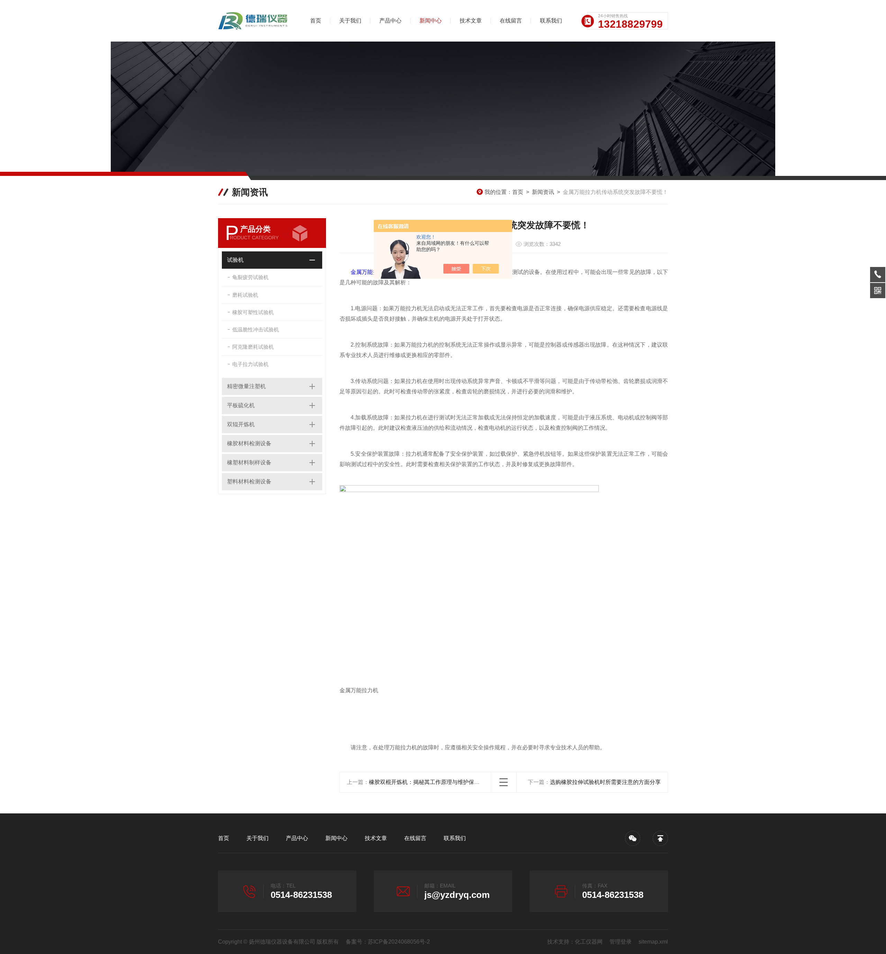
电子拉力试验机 (250, 364)
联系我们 (551, 21)
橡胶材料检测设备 (249, 443)
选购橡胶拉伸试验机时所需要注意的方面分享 (605, 782)
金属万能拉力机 (370, 272)
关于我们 (350, 21)
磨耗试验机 (245, 295)
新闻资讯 (543, 192)
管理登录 (620, 942)
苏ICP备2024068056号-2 (399, 942)
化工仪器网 (589, 942)
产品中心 (390, 21)
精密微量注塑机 (246, 386)
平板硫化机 (241, 405)
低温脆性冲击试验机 (255, 329)
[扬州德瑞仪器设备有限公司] (254, 21)
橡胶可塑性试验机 (253, 312)
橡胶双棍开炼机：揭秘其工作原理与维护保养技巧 (430, 782)
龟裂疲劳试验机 (250, 277)
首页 (315, 21)
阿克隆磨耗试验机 (253, 347)
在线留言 (511, 21)
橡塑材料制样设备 (249, 462)
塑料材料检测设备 (249, 481)
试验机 (235, 260)
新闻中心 (430, 21)
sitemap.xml (653, 942)
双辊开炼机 (241, 424)
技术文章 (471, 21)
